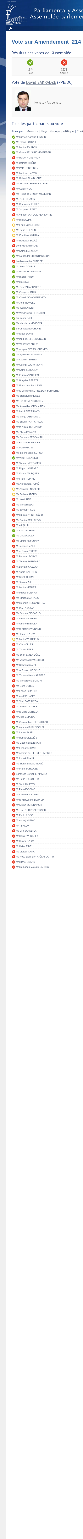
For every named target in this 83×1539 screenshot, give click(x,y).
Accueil (10, 28)
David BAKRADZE (41, 82)
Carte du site (11, 2)
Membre (32, 131)
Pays (44, 131)
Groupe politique (62, 131)
